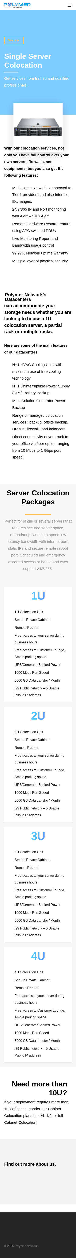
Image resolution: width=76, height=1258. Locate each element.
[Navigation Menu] (70, 5)
